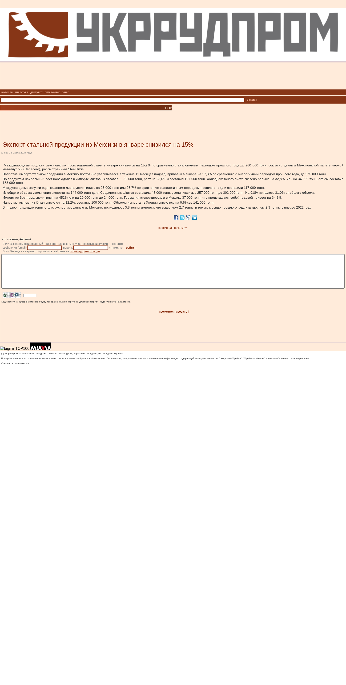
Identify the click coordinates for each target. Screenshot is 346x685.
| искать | (251, 99)
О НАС (65, 92)
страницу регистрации (85, 251)
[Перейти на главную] (173, 88)
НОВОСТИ (6, 92)
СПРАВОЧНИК (52, 92)
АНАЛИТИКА (21, 92)
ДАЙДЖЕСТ (36, 92)
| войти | (130, 247)
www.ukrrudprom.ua (79, 358)
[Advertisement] (56, 119)
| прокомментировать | (173, 311)
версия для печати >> (173, 228)
